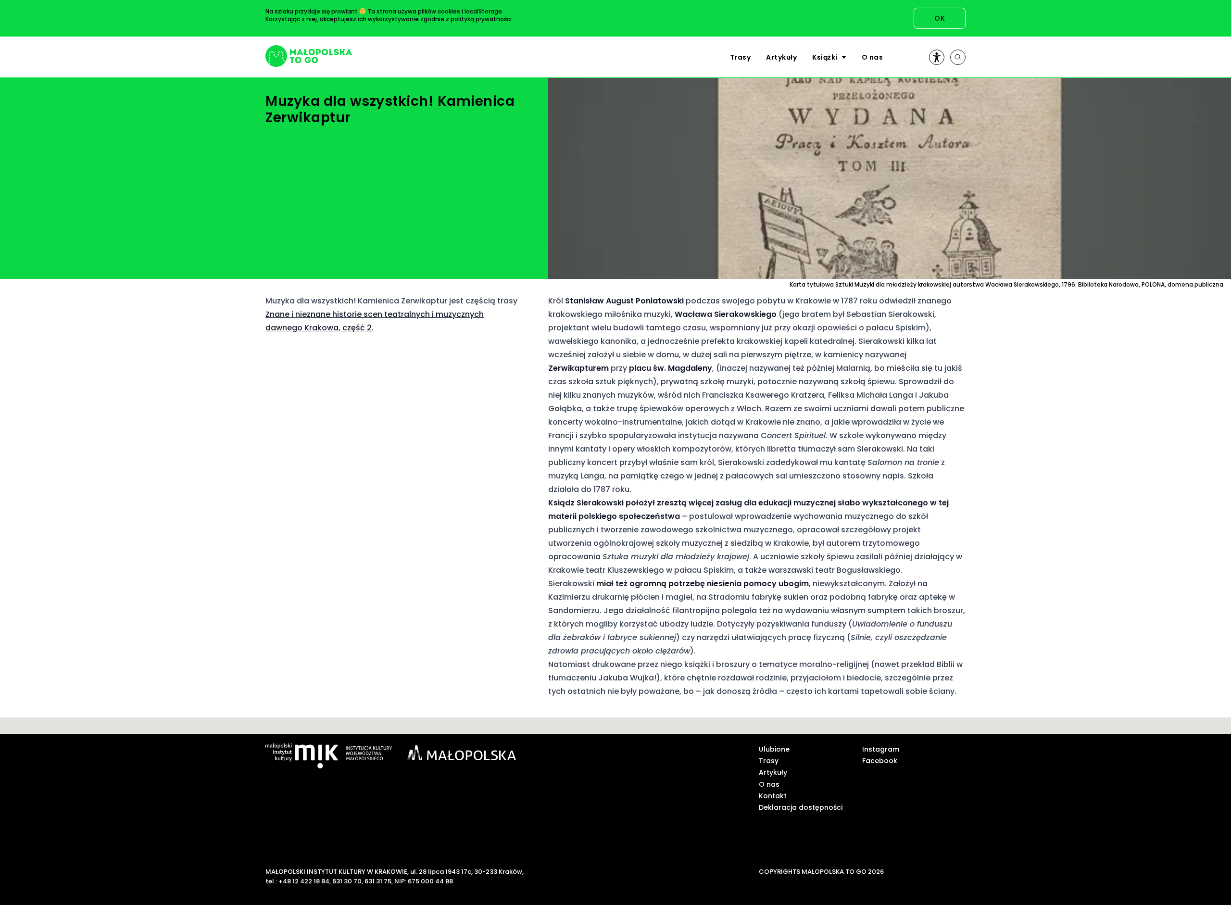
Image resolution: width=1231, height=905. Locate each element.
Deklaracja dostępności (800, 807)
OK (939, 18)
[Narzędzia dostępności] (936, 57)
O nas (872, 57)
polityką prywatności (481, 19)
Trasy (740, 57)
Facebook (879, 761)
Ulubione (774, 749)
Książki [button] (825, 57)
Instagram (880, 749)
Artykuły (781, 57)
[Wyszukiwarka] (958, 57)
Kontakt (773, 796)
